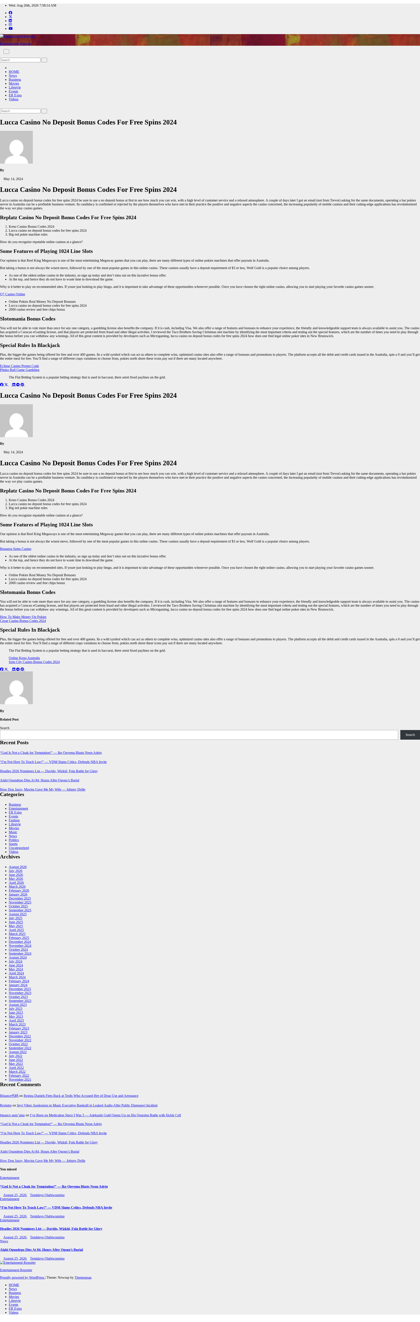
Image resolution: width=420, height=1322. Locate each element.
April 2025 (16, 930)
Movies (14, 83)
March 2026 (17, 886)
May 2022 (16, 1064)
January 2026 (18, 894)
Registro (6, 1105)
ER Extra (15, 95)
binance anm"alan (12, 1115)
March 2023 (17, 1024)
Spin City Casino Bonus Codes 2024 (34, 662)
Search (4, 728)
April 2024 (16, 973)
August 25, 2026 (15, 1195)
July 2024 (15, 961)
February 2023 (19, 1028)
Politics (14, 840)
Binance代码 (9, 1096)
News (13, 75)
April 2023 (16, 1020)
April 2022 (16, 1068)
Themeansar (83, 1277)
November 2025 (20, 902)
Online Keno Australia (24, 658)
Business (15, 79)
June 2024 (16, 965)
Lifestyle (15, 87)
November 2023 (20, 993)
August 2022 (18, 1052)
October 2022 (18, 1044)
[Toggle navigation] (6, 51)
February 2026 (19, 890)
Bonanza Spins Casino (15, 549)
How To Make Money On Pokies (23, 617)
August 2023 (18, 1005)
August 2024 (18, 957)
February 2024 (19, 981)
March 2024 (17, 977)
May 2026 (16, 879)
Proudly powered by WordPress (22, 1277)
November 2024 (20, 945)
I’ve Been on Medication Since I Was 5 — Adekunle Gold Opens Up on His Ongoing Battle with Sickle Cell (105, 1115)
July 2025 (15, 918)
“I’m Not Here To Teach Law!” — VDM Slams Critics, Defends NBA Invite (53, 762)
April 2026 (16, 882)
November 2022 (20, 1040)
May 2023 (16, 1016)
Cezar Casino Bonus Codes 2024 (23, 621)
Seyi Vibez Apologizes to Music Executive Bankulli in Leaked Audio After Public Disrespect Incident (87, 1105)
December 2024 (20, 942)
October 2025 (18, 906)
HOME (14, 72)
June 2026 (16, 875)
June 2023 (16, 1012)
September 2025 (20, 910)
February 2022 (19, 1075)
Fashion (14, 820)
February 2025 (19, 938)
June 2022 (16, 1060)
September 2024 (20, 953)
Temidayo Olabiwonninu (47, 1195)
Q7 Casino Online (12, 294)
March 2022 (17, 1071)
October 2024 (18, 949)
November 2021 (20, 1079)
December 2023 (20, 989)
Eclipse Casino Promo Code (19, 366)
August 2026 (18, 867)
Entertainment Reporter (16, 44)
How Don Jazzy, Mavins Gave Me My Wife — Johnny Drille (42, 789)
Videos (13, 99)
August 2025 (18, 914)
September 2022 (20, 1048)
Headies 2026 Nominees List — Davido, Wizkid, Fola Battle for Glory (49, 771)
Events (13, 91)
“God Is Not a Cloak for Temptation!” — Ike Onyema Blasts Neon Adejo (51, 753)
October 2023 (18, 997)
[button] (1, 56)
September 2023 (20, 1001)
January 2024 (18, 985)
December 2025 (20, 898)
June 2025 (16, 922)
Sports (13, 844)
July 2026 (15, 871)
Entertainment (18, 808)
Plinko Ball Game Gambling (19, 370)
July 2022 (15, 1056)
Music (13, 832)
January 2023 (18, 1032)
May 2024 (16, 969)
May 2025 (16, 926)
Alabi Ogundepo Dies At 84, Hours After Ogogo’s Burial (39, 780)
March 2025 (17, 934)
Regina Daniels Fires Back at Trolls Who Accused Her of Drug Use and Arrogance (81, 1096)
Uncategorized (19, 848)
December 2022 (20, 1036)
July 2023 (15, 1008)
